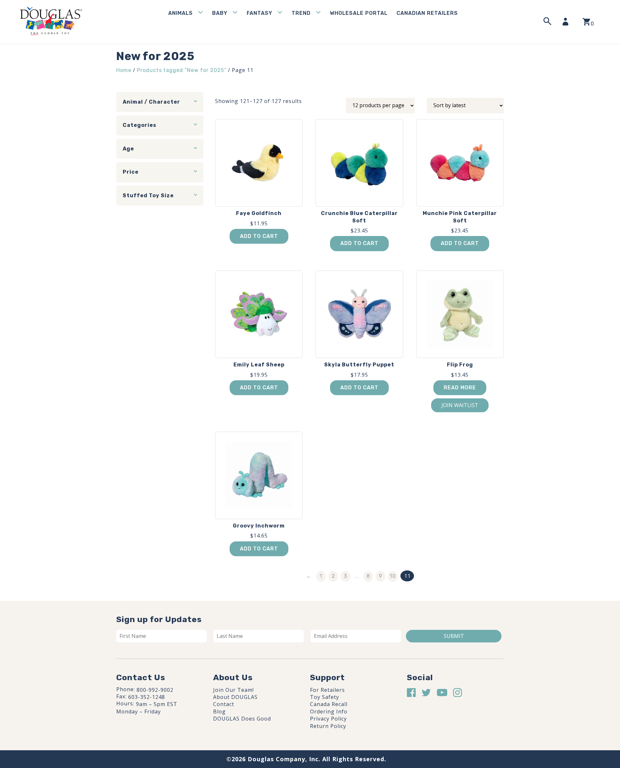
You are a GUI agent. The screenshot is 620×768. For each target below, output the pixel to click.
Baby (219, 13)
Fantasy (259, 13)
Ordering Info (328, 711)
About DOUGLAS (235, 697)
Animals (180, 13)
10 (393, 576)
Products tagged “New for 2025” (181, 70)
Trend (301, 13)
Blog (219, 711)
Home (123, 70)
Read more (460, 387)
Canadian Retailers (427, 13)
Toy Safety (324, 697)
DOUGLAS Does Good (242, 718)
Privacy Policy (328, 718)
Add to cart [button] (259, 236)
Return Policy (328, 726)
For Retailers (327, 689)
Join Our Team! (233, 689)
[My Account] (567, 21)
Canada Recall (328, 704)
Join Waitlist (459, 405)
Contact (223, 704)
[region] (84, 719)
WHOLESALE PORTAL (359, 13)
